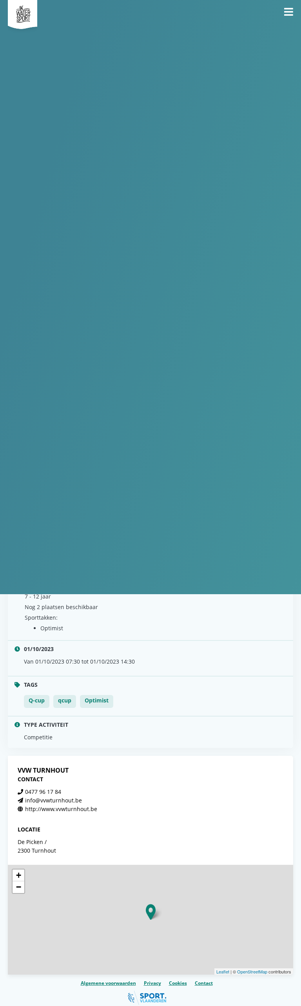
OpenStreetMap (252, 971)
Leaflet (222, 971)
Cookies (178, 983)
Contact (204, 983)
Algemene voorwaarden (108, 983)
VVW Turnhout (43, 770)
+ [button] (18, 875)
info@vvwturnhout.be (53, 800)
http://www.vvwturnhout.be (61, 809)
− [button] (18, 887)
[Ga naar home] (22, 12)
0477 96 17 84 (43, 791)
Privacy (152, 983)
